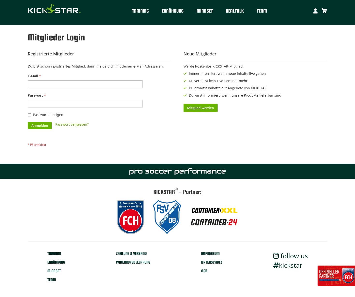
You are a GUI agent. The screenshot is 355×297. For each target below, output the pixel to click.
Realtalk (235, 11)
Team (262, 11)
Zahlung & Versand (131, 253)
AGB (204, 271)
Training (140, 11)
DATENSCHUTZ (211, 262)
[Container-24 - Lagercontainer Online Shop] (214, 223)
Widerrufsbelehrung (133, 262)
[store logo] (54, 9)
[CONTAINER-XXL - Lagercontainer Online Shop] (214, 210)
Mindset (205, 11)
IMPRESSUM (210, 253)
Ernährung (173, 11)
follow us (293, 255)
